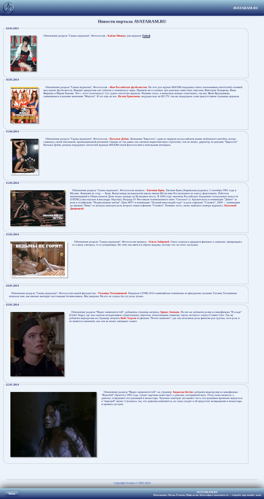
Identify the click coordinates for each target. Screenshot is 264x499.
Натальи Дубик (119, 138)
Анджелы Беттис (183, 392)
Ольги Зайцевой (159, 241)
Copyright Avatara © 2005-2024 (132, 482)
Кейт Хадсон (128, 318)
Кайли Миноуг (117, 35)
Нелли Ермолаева (129, 96)
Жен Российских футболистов (128, 87)
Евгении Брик (156, 190)
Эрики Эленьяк (169, 312)
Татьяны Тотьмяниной (112, 293)
